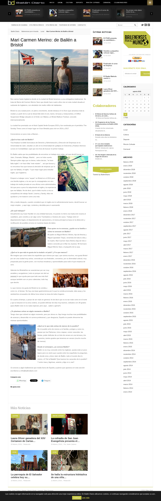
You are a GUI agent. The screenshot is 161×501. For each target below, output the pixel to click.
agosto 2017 (128, 230)
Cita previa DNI (51, 25)
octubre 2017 (128, 222)
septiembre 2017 (129, 226)
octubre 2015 (128, 313)
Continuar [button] (77, 498)
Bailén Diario (15, 31)
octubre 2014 (128, 358)
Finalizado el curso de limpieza (110, 64)
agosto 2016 (128, 275)
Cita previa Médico (36, 25)
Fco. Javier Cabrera (70, 444)
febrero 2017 (128, 252)
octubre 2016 (128, 267)
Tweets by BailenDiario (101, 174)
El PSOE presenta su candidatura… (110, 39)
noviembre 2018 (129, 173)
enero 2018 (127, 211)
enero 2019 (127, 166)
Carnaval (107, 3)
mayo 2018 (127, 196)
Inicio (52, 3)
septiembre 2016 (129, 271)
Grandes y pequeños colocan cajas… (66, 11)
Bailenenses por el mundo (30, 31)
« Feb (125, 117)
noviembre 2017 (129, 218)
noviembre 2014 (129, 354)
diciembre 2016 (129, 260)
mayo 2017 (127, 241)
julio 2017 (127, 233)
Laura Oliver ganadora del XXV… (110, 90)
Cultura (69, 3)
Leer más (85, 498)
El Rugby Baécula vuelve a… (109, 77)
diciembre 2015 (129, 305)
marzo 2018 (127, 203)
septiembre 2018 (129, 181)
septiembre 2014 (129, 362)
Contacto (82, 25)
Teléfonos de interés (67, 25)
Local (60, 3)
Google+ (149, 25)
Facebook (145, 25)
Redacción (26, 444)
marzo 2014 (127, 384)
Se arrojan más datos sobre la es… (134, 11)
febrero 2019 (128, 162)
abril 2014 (127, 380)
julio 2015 (127, 324)
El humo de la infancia (102, 135)
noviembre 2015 (129, 309)
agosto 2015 (128, 320)
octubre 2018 (128, 177)
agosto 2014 (128, 365)
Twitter (142, 25)
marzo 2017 (127, 249)
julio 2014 (127, 369)
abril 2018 (127, 200)
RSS (150, 2)
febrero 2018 (128, 207)
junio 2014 (127, 373)
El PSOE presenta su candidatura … (32, 11)
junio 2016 (127, 282)
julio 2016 (127, 279)
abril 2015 (127, 335)
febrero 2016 (128, 298)
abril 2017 (127, 245)
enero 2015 (127, 347)
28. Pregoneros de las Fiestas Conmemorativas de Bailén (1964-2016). (106, 124)
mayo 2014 (127, 377)
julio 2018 (127, 188)
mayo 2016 (127, 286)
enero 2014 (127, 392)
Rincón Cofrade (93, 3)
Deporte (79, 3)
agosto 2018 (128, 184)
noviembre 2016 (129, 264)
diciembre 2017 (129, 215)
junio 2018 (127, 192)
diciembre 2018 (129, 169)
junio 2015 (127, 328)
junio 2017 (127, 237)
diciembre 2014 (129, 350)
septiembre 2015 (129, 316)
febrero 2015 (128, 343)
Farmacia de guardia (19, 25)
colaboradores (120, 3)
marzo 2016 (127, 294)
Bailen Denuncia (48, 490)
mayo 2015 (127, 331)
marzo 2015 (127, 339)
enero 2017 (127, 256)
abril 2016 (127, 290)
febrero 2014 (128, 388)
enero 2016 (127, 301)
